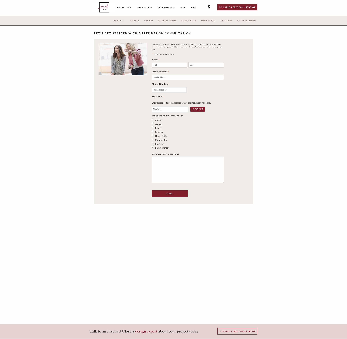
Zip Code (157, 96)
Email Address (160, 71)
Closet (117, 21)
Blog (183, 7)
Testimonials (166, 7)
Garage (134, 21)
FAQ (193, 7)
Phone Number (160, 84)
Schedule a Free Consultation (237, 331)
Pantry (148, 21)
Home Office (188, 21)
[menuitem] (123, 7)
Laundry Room (167, 21)
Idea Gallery (123, 7)
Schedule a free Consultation (237, 7)
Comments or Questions (165, 153)
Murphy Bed (208, 21)
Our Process (144, 7)
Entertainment (246, 21)
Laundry (159, 132)
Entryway (227, 21)
